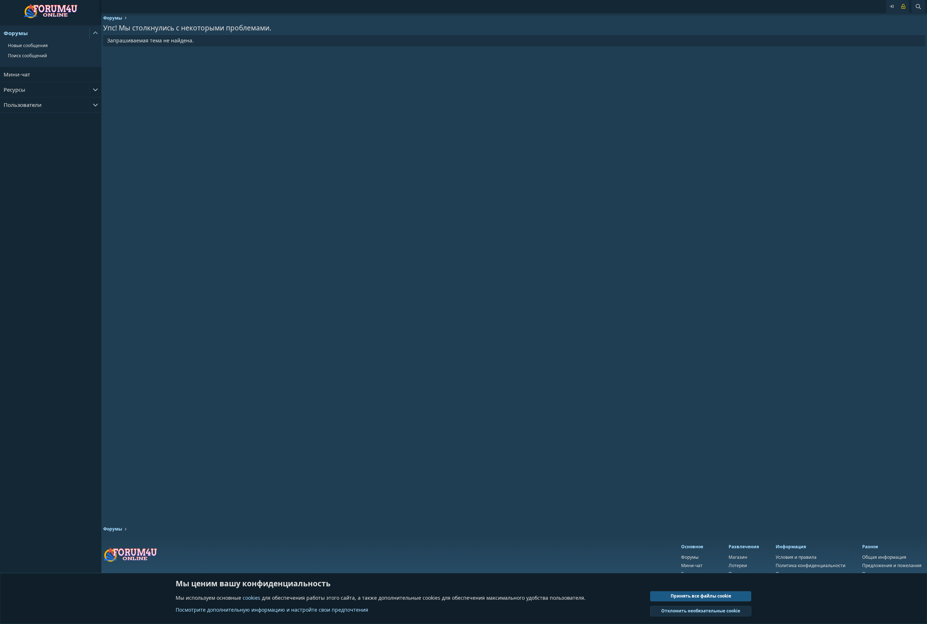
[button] (95, 33)
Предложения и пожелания (892, 565)
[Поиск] (918, 6)
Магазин (738, 557)
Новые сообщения (28, 45)
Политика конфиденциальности (811, 565)
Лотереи (738, 565)
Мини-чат (17, 74)
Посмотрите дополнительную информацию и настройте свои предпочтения (272, 609)
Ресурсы (14, 89)
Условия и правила (796, 557)
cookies (251, 597)
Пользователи (23, 104)
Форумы (16, 33)
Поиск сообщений (27, 56)
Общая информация (884, 557)
